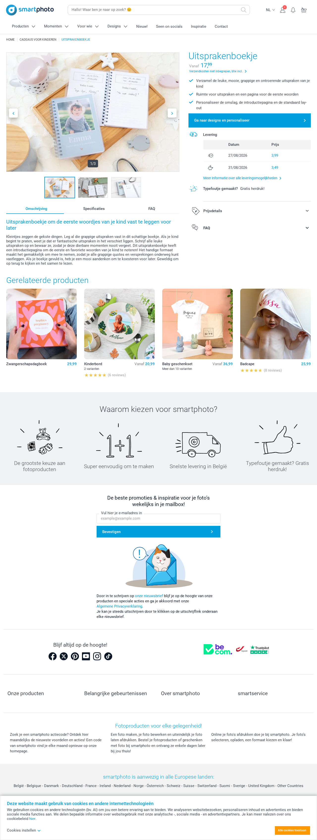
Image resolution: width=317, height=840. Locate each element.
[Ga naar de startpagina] (30, 10)
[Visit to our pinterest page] (75, 656)
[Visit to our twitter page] (63, 656)
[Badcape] (275, 324)
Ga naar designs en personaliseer (221, 120)
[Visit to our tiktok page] (108, 656)
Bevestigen (111, 532)
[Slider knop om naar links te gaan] (13, 113)
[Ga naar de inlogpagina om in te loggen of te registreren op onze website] (282, 9)
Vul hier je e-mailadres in (121, 513)
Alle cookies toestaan (292, 830)
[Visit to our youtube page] (86, 656)
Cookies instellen (21, 830)
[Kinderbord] (119, 324)
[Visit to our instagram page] (97, 656)
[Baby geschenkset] (197, 324)
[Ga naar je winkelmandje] (304, 9)
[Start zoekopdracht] (243, 10)
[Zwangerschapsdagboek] (41, 324)
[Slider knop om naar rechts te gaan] (172, 113)
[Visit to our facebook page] (52, 656)
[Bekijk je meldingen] (293, 9)
